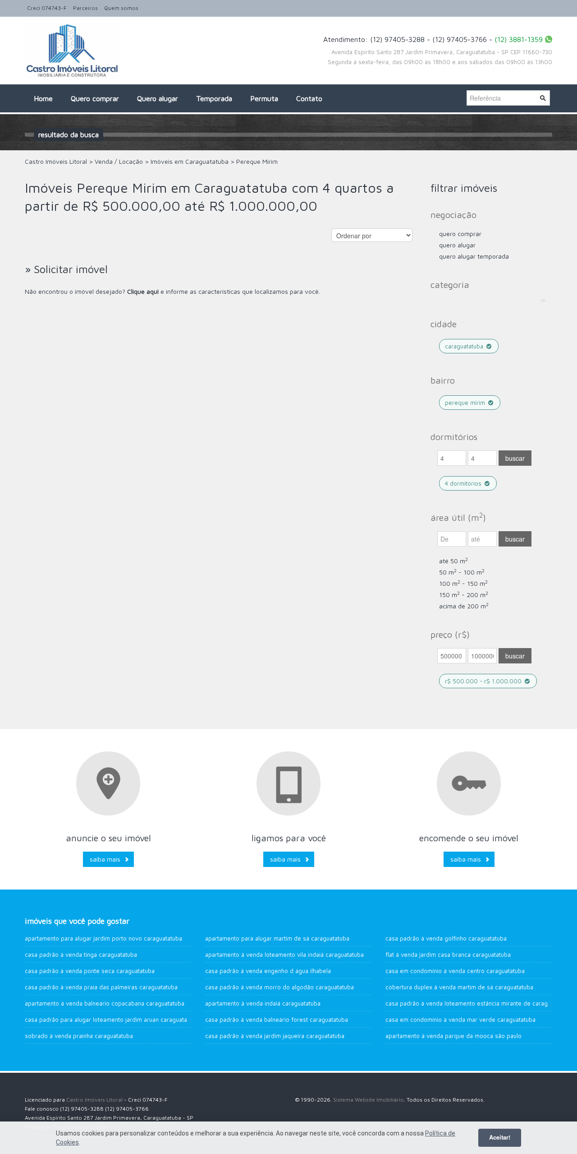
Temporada (214, 98)
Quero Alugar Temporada (474, 256)
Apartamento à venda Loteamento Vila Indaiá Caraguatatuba (284, 954)
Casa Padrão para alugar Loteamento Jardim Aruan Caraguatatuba (112, 1019)
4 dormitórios (464, 483)
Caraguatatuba (465, 346)
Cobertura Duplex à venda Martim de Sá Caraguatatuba (459, 987)
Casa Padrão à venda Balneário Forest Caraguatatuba (276, 1019)
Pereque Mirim (466, 402)
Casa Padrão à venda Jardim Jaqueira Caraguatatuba (274, 1035)
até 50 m (453, 561)
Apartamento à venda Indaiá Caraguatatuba (263, 1003)
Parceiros (85, 8)
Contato (309, 98)
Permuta (264, 98)
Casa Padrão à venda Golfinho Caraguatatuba (446, 938)
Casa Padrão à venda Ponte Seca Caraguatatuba (90, 970)
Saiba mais (105, 859)
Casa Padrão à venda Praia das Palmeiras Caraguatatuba (101, 987)
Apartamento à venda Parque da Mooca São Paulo (453, 1035)
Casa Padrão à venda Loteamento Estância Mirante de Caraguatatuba (478, 1003)
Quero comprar (95, 98)
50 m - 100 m (462, 572)
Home (43, 98)
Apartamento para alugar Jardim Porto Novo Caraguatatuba (103, 938)
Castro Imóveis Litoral (94, 1099)
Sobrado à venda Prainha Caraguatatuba (79, 1035)
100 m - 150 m (463, 583)
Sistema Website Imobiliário (368, 1099)
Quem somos (121, 8)
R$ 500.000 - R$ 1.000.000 (484, 681)
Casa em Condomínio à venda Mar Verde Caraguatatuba (460, 1019)
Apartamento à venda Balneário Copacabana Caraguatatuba (104, 1003)
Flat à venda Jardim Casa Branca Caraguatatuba (448, 954)
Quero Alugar (457, 245)
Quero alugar (157, 98)
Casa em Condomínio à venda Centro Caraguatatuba (455, 970)
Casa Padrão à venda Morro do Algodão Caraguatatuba (279, 987)
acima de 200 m (464, 606)
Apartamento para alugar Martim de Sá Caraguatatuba (277, 938)
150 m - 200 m (463, 594)
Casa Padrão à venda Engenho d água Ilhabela (268, 970)
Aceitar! (499, 1137)
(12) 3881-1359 (519, 39)
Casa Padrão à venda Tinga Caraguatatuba (81, 954)
